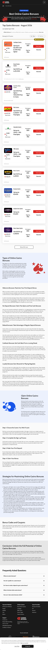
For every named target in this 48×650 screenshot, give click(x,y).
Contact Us (4, 619)
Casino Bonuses (24, 10)
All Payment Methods (7, 606)
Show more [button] (41, 32)
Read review (7, 52)
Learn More (16, 646)
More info (38, 49)
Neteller (4, 610)
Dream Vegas (20, 612)
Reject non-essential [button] (24, 643)
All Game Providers (36, 606)
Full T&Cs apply (6, 57)
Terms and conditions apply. (8, 100)
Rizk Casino (16, 107)
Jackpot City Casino (18, 208)
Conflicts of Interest (6, 627)
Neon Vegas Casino (18, 228)
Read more (34, 18)
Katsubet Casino (17, 127)
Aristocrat (34, 612)
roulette (22, 355)
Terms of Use (5, 623)
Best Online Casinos (21, 606)
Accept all (27, 646)
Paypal (3, 608)
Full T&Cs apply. (6, 120)
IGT (33, 608)
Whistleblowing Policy (7, 625)
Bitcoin (3, 614)
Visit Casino (38, 46)
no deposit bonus (29, 309)
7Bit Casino (16, 148)
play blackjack (14, 300)
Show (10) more (24, 247)
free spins (32, 338)
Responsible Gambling (7, 621)
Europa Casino (16, 189)
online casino (16, 367)
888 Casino (19, 610)
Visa (3, 612)
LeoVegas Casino (17, 42)
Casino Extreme (20, 614)
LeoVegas (19, 608)
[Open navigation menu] (44, 2)
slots (43, 376)
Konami (33, 610)
